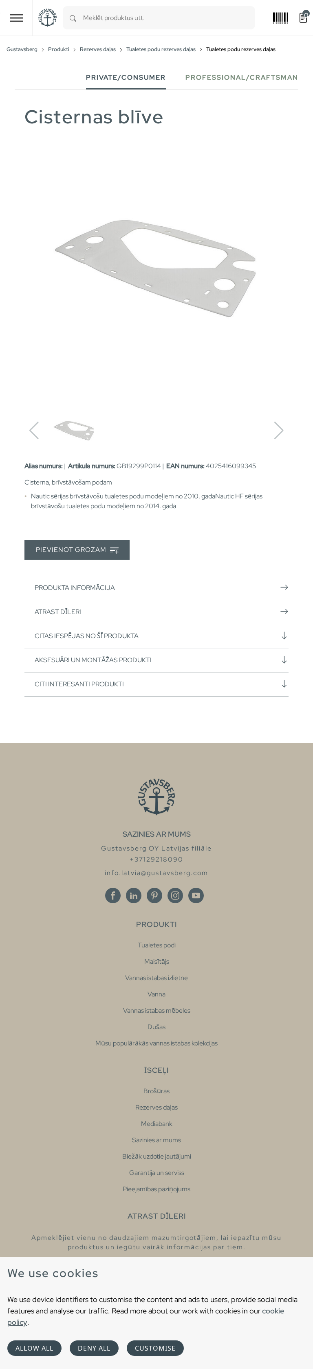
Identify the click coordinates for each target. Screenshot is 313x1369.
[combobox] (169, 17)
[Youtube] (196, 895)
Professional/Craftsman (241, 77)
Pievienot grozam (72, 549)
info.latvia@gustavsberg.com (156, 873)
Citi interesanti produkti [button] (79, 684)
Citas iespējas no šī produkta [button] (87, 636)
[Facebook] (113, 895)
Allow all (34, 1348)
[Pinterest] (154, 895)
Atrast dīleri (58, 611)
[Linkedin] (133, 895)
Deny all (94, 1348)
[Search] (73, 17)
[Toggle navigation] (16, 18)
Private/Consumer (126, 77)
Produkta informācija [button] (75, 587)
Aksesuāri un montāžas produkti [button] (93, 660)
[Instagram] (175, 895)
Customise (155, 1348)
